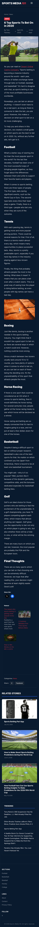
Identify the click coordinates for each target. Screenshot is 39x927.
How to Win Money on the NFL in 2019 (9, 647)
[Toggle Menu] (31, 3)
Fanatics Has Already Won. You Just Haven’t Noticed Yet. (17, 849)
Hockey (4, 884)
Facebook (19, 683)
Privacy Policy (7, 905)
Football (4, 873)
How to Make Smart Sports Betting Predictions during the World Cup (18, 753)
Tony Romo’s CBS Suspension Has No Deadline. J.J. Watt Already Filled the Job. (18, 814)
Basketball (5, 877)
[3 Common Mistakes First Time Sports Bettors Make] (24, 614)
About (4, 898)
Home (6, 14)
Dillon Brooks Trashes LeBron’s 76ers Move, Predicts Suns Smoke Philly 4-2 (18, 823)
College (4, 887)
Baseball (5, 880)
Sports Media (14, 3)
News (11, 14)
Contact (4, 901)
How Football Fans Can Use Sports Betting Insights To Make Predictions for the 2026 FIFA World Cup (19, 789)
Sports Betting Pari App (14, 721)
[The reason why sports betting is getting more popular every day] (11, 619)
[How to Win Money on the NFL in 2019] (10, 637)
